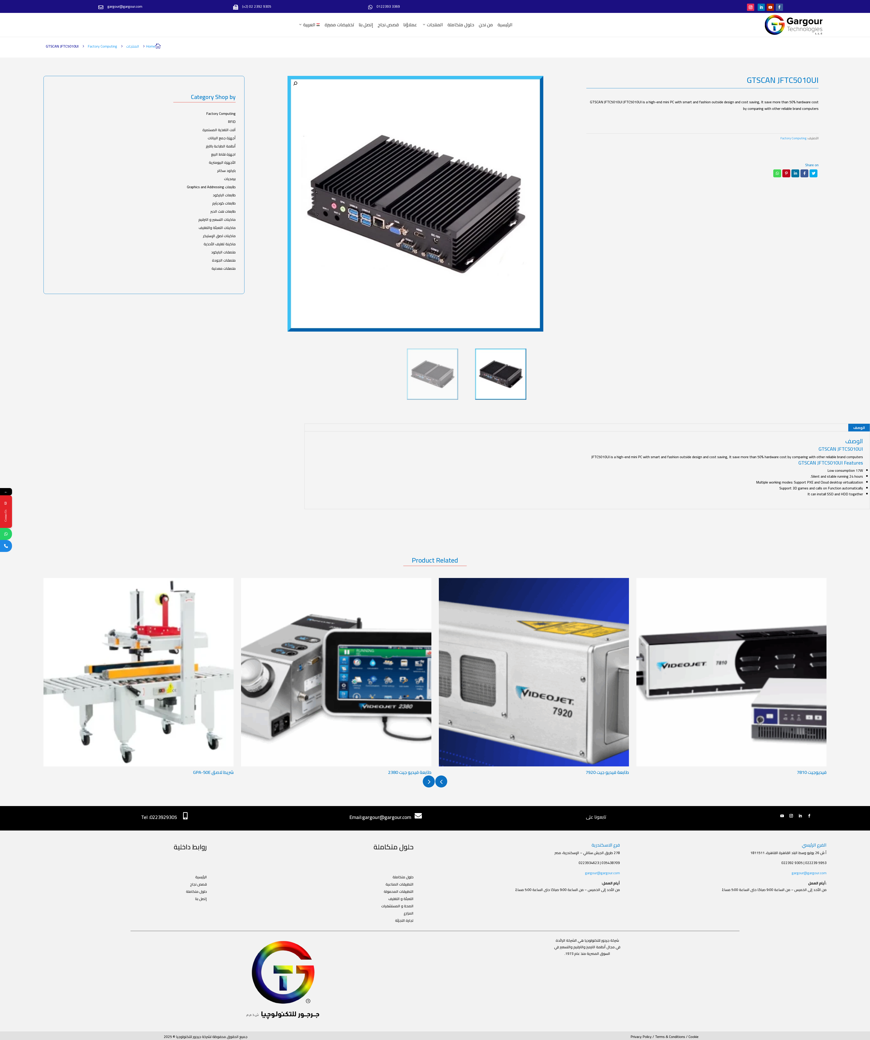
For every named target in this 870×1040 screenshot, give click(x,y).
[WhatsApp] (6, 534)
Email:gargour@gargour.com (380, 817)
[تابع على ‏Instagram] (750, 7)
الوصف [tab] (859, 427)
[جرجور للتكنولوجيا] (793, 25)
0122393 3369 (388, 6)
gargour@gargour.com (602, 872)
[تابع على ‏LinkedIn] (761, 7)
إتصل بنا (366, 25)
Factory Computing (102, 46)
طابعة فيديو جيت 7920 (607, 772)
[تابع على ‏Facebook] (779, 7)
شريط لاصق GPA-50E (213, 772)
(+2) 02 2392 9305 (256, 6)
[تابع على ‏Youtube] (770, 7)
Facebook (804, 173)
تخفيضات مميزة (339, 25)
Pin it (786, 173)
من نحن (486, 25)
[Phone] (6, 546)
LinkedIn (795, 173)
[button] (295, 83)
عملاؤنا (410, 25)
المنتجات (435, 25)
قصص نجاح (388, 25)
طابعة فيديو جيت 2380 (409, 772)
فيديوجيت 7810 (811, 772)
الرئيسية (505, 25)
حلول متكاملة (460, 25)
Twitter (813, 173)
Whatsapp (777, 173)
